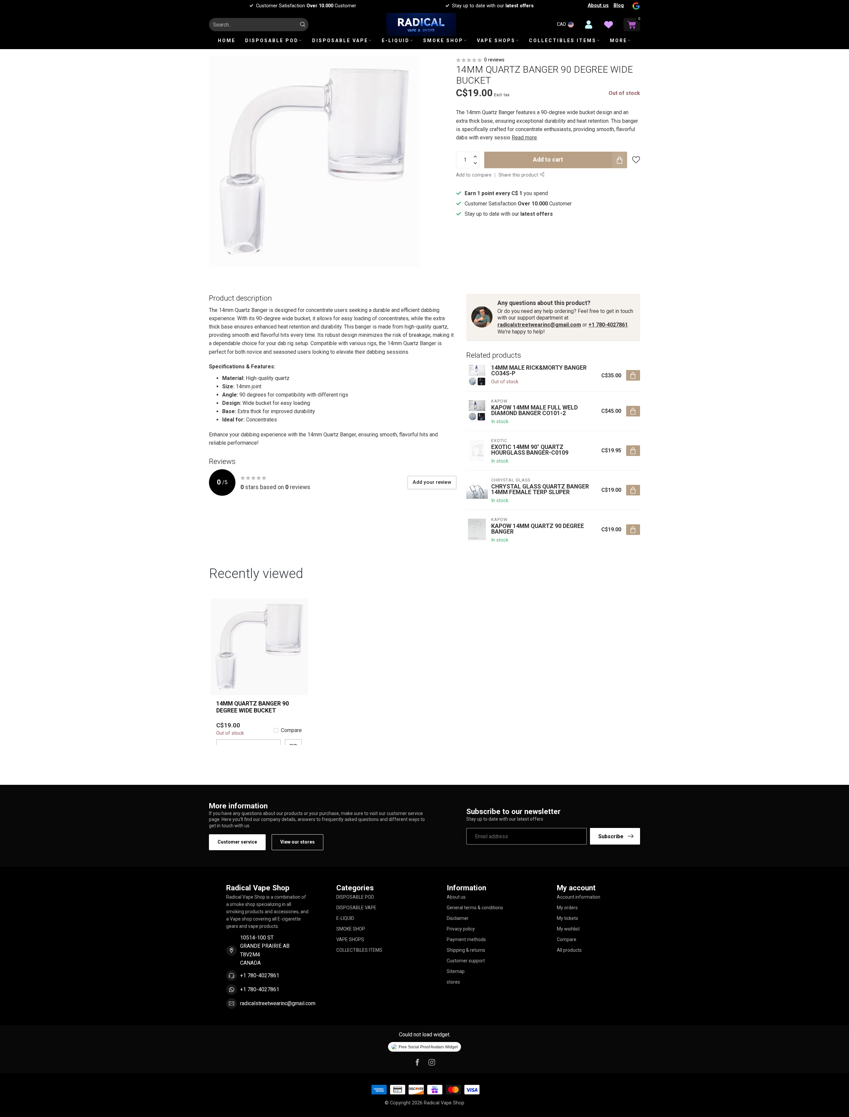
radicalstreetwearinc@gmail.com (539, 325)
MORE (618, 40)
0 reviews (494, 60)
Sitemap (456, 971)
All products (569, 950)
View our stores (297, 842)
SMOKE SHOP (443, 40)
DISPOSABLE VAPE (340, 40)
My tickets (567, 918)
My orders (567, 907)
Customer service (237, 842)
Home (226, 40)
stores (453, 982)
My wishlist (568, 928)
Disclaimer (458, 918)
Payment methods (466, 939)
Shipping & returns (466, 950)
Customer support (466, 960)
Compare (291, 730)
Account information (578, 897)
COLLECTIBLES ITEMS (562, 40)
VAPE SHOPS (496, 40)
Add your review (432, 482)
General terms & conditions (475, 907)
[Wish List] (609, 24)
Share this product (519, 175)
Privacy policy (461, 928)
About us (598, 5)
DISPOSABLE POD (271, 40)
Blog (619, 5)
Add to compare (473, 175)
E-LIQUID (396, 40)
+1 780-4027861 (608, 325)
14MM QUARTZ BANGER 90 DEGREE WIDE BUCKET (252, 707)
